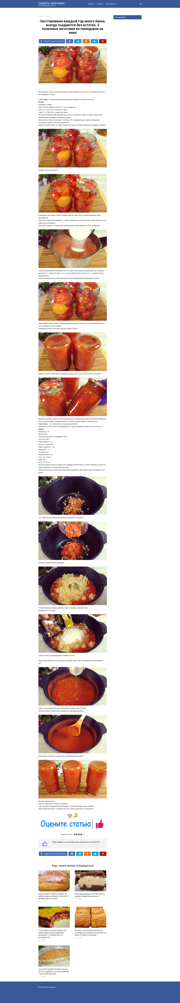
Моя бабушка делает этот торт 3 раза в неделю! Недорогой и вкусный (90, 895)
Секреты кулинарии (51, 3)
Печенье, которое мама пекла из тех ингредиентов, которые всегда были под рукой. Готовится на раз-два (90, 932)
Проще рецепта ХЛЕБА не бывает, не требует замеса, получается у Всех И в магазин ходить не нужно (53, 896)
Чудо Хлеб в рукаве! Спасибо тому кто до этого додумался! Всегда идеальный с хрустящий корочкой (53, 971)
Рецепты (91, 4)
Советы (100, 4)
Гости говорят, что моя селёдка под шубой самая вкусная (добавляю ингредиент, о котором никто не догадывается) (52, 933)
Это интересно (111, 4)
